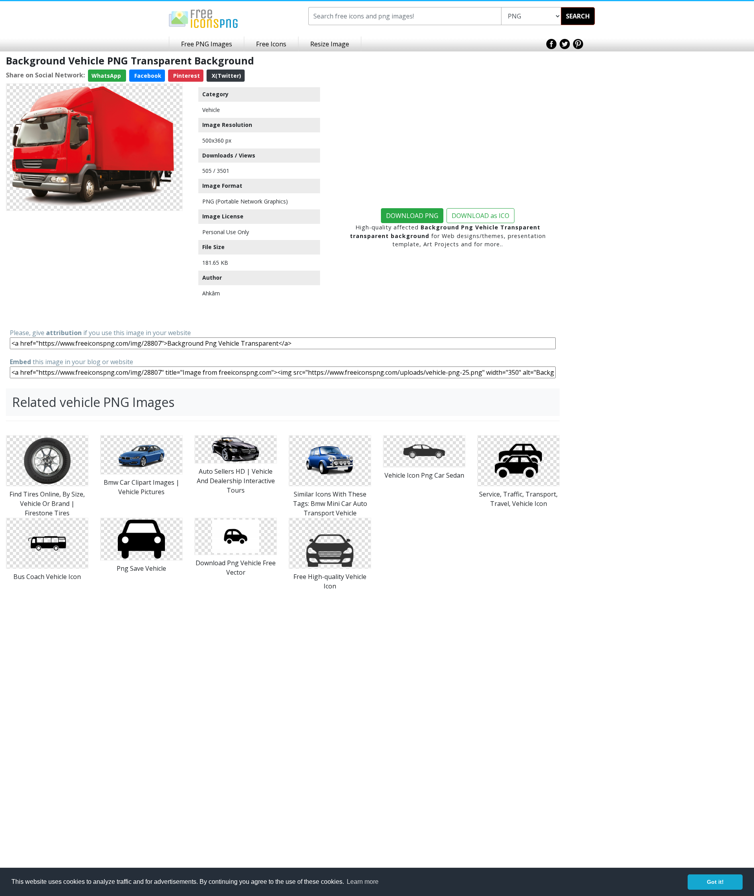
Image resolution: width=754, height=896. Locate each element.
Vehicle (211, 110)
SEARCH (578, 16)
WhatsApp (107, 75)
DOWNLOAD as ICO (480, 215)
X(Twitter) (225, 75)
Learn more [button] (363, 881)
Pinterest (186, 75)
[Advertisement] (94, 269)
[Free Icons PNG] (203, 18)
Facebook (147, 75)
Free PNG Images (206, 44)
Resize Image (329, 44)
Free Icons (271, 44)
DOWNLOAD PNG (412, 215)
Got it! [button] (715, 882)
